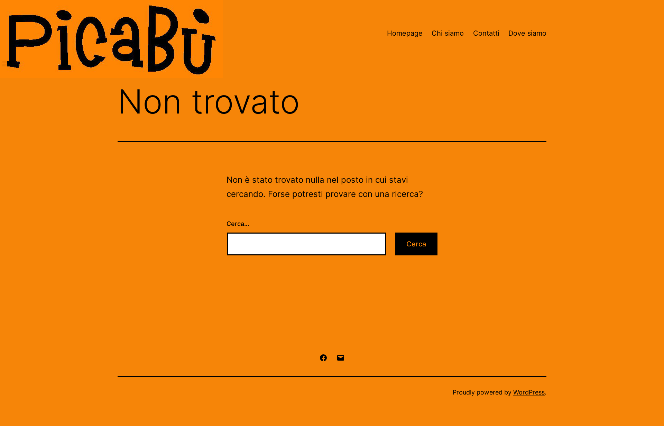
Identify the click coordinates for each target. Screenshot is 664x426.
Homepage (405, 33)
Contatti (486, 33)
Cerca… (238, 223)
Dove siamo (527, 33)
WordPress (529, 392)
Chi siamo (448, 33)
